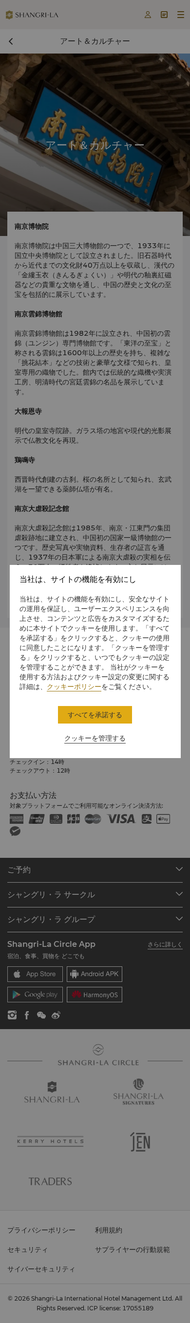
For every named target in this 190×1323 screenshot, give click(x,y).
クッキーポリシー (74, 686)
